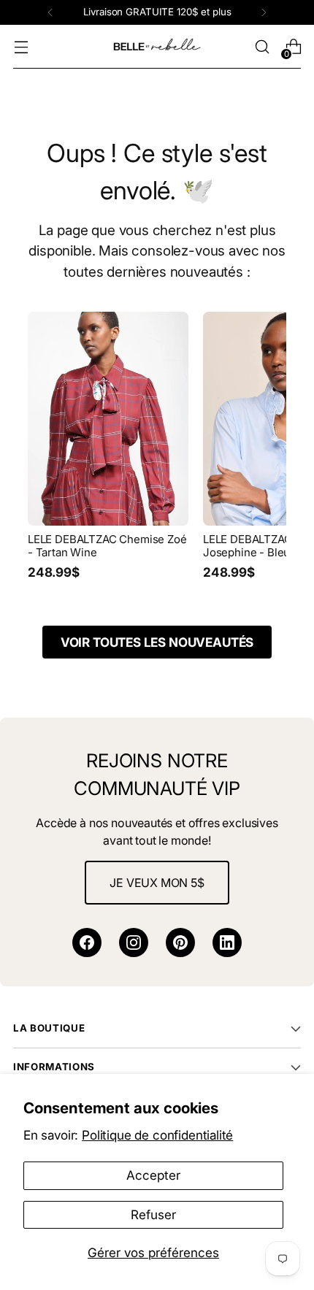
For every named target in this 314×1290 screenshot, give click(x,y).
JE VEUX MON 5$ (157, 882)
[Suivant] (264, 12)
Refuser (153, 1214)
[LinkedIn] (227, 942)
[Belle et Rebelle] (157, 47)
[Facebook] (87, 942)
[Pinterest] (180, 942)
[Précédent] (50, 12)
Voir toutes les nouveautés (157, 642)
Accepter (153, 1175)
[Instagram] (133, 942)
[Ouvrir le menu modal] (21, 47)
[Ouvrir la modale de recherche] (262, 47)
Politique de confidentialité (157, 1135)
